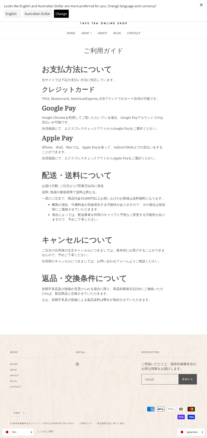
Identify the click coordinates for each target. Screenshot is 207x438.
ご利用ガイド (85, 423)
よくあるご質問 (45, 431)
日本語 (17, 412)
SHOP (13, 369)
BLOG (13, 381)
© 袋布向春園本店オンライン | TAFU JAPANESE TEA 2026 (42, 423)
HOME (14, 364)
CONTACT (15, 386)
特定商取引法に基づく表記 (110, 423)
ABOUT (14, 375)
